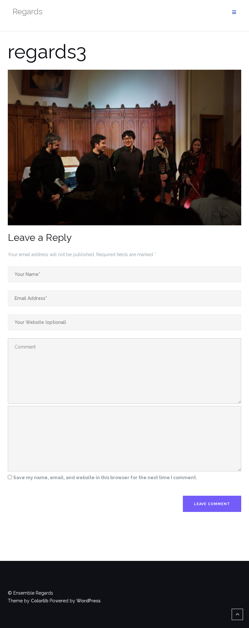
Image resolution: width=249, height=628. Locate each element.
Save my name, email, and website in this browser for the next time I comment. (105, 477)
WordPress (89, 600)
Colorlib (39, 600)
